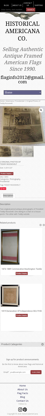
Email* (6, 372)
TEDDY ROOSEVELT (12, 185)
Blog (6, 5)
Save (4, 189)
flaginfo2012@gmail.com (22, 79)
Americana (10, 101)
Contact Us (28, 4)
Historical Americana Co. (22, 31)
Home (2, 101)
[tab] (8, 195)
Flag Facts (22, 393)
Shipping (39, 5)
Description (8, 195)
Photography (15, 179)
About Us (17, 5)
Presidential (19, 101)
